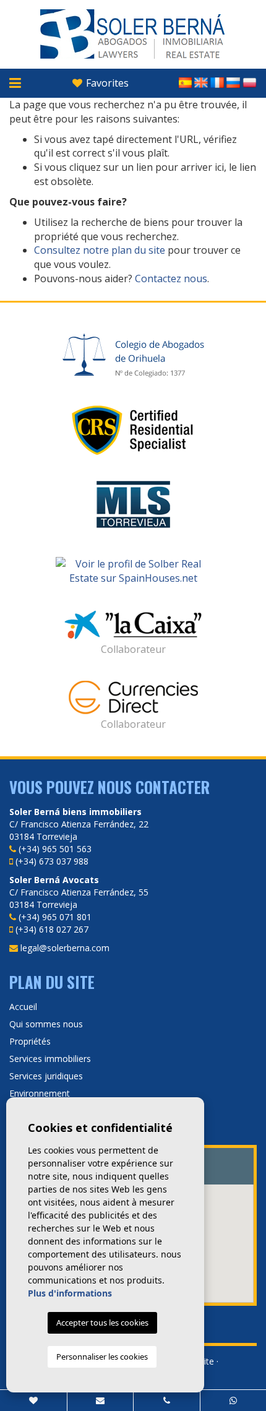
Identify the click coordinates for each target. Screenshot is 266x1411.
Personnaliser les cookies (102, 1356)
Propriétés (30, 1041)
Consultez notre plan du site (99, 250)
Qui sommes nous (46, 1024)
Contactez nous (171, 278)
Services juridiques (46, 1076)
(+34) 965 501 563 (55, 849)
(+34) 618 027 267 (51, 929)
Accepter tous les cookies (102, 1322)
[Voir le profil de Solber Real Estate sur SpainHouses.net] (133, 571)
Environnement (39, 1093)
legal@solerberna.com (64, 948)
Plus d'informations (70, 1293)
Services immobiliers (50, 1058)
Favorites (106, 83)
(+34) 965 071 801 (55, 917)
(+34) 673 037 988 (51, 861)
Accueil (23, 1006)
